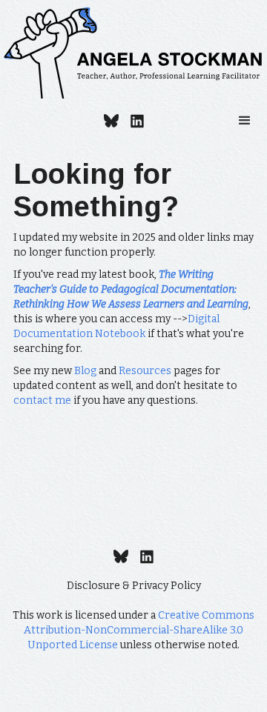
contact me (42, 400)
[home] (133, 53)
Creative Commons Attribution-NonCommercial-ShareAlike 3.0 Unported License (139, 630)
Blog (85, 371)
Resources (145, 371)
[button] (244, 121)
